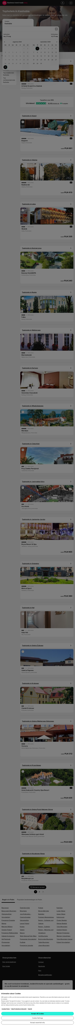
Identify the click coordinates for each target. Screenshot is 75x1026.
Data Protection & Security (18, 1009)
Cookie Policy (6, 1009)
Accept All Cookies (37, 1013)
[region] (37, 1008)
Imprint (30, 1009)
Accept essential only (37, 1022)
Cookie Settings (37, 1018)
